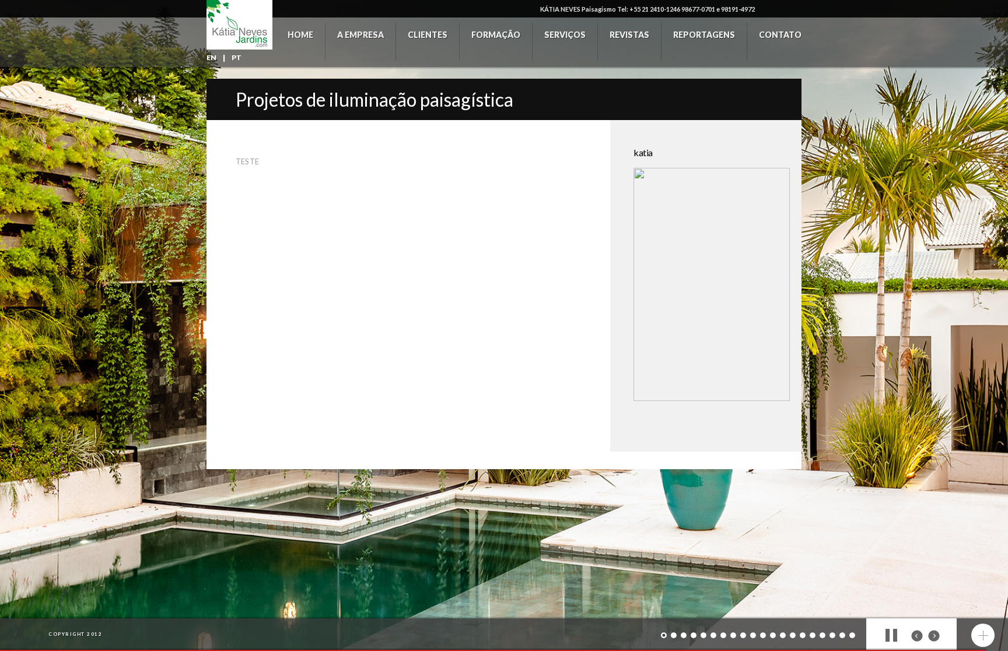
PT (237, 57)
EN (211, 57)
